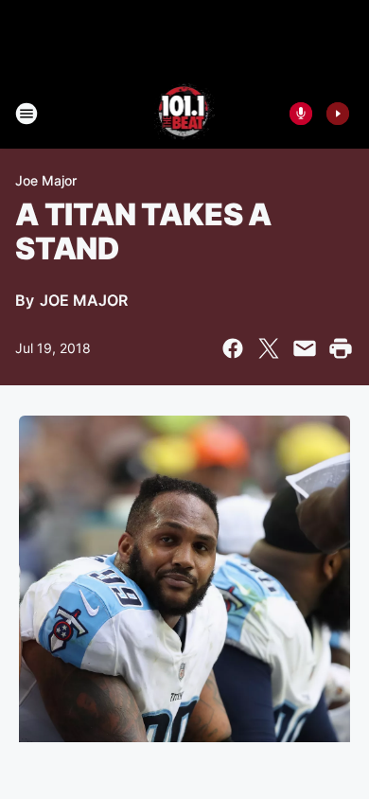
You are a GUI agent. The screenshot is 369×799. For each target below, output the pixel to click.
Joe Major (46, 180)
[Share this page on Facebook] (233, 348)
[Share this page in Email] (304, 348)
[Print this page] (340, 348)
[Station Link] (185, 113)
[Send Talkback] (301, 113)
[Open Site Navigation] (26, 113)
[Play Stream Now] (337, 113)
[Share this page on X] (268, 348)
